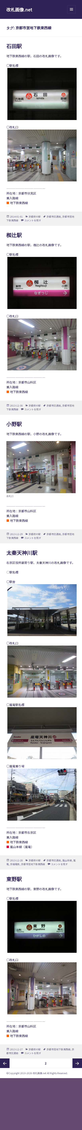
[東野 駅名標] (41, 927)
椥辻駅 (14, 234)
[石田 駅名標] (41, 94)
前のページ (5, 1063)
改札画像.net (19, 9)
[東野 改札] (41, 988)
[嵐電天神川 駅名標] (41, 733)
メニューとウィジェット (71, 13)
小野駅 (14, 423)
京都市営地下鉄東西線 (33, 864)
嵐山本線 (67, 860)
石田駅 (14, 45)
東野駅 (14, 878)
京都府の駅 (35, 216)
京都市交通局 (54, 216)
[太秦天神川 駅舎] (41, 610)
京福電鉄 (15, 864)
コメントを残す (32, 220)
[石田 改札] (41, 155)
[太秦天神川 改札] (41, 671)
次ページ (77, 1063)
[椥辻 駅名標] (41, 283)
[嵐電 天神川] (41, 794)
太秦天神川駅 (21, 552)
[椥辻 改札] (41, 344)
